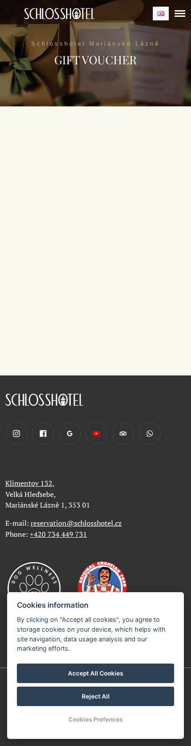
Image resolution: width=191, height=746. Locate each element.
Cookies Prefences (95, 719)
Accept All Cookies (95, 673)
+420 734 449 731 (58, 534)
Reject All (96, 696)
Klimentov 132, (30, 483)
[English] (161, 13)
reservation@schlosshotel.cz (76, 523)
